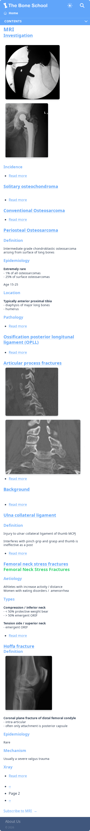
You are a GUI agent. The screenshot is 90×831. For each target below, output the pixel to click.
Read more (18, 175)
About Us (13, 821)
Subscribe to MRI (18, 810)
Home (13, 13)
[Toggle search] (82, 5)
